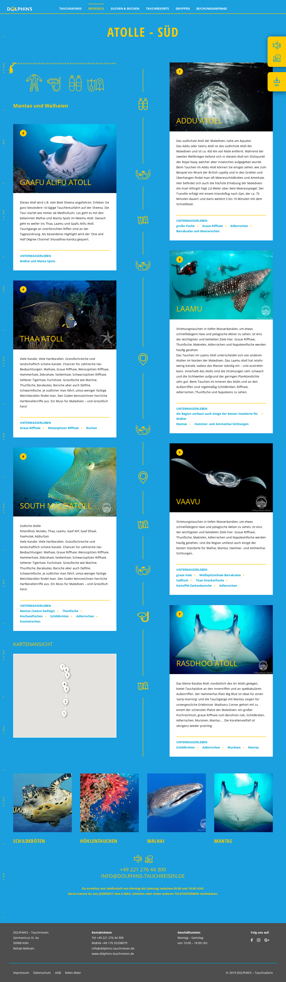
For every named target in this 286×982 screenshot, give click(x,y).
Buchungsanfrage (211, 8)
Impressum (21, 973)
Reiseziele (96, 8)
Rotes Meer (73, 973)
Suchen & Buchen (125, 8)
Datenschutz (42, 973)
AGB (58, 973)
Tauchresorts (157, 8)
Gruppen (183, 8)
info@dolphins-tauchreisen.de (143, 875)
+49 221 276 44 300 (143, 869)
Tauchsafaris (70, 8)
